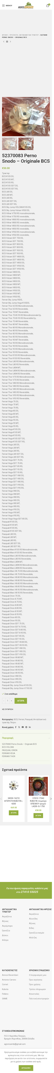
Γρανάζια (6, 930)
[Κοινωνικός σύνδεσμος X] (19, 727)
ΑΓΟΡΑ (20, 700)
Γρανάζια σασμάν (36, 933)
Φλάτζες (33, 937)
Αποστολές (34, 994)
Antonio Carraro (9, 980)
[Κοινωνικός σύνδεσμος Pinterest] (26, 727)
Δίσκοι (5, 935)
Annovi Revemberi (10, 975)
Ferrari (21, 719)
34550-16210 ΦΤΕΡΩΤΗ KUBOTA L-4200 (13, 801)
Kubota (5, 989)
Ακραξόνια (7, 916)
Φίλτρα (5, 940)
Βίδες (31, 928)
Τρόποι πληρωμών (37, 989)
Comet (5, 984)
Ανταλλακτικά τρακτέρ (29, 35)
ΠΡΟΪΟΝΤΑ (14, 35)
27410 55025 (29, 892)
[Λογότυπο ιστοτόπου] (26, 5)
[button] (5, 116)
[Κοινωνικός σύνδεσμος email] (23, 727)
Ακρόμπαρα (7, 926)
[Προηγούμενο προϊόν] (3, 41)
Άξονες (5, 921)
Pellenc (5, 994)
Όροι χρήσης (35, 984)
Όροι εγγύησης (35, 980)
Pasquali (29, 719)
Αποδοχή (25, 1068)
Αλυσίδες (33, 919)
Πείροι (13, 722)
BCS (16, 719)
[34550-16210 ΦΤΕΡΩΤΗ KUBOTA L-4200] (13, 786)
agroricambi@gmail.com (15, 1044)
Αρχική (5, 35)
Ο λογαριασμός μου (37, 975)
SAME (4, 999)
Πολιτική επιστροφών (39, 999)
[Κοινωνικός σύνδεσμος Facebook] (15, 727)
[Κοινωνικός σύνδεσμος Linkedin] (29, 727)
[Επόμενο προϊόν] (10, 41)
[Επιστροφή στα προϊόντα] (7, 41)
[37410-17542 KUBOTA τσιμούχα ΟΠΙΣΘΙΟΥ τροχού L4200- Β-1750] (38, 786)
